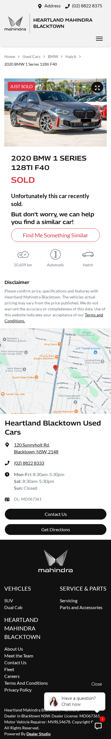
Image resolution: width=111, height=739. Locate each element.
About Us (13, 648)
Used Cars (31, 56)
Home (9, 56)
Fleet (9, 669)
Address (52, 5)
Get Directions (55, 529)
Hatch (70, 56)
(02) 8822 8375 (87, 5)
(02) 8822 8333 (29, 463)
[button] (99, 38)
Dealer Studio (38, 733)
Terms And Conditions (26, 683)
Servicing (68, 600)
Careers (12, 676)
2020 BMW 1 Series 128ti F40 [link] (30, 64)
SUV (8, 600)
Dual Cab (13, 607)
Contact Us (56, 514)
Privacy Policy (18, 689)
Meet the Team (18, 655)
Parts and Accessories (81, 607)
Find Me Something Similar (55, 235)
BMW (53, 56)
